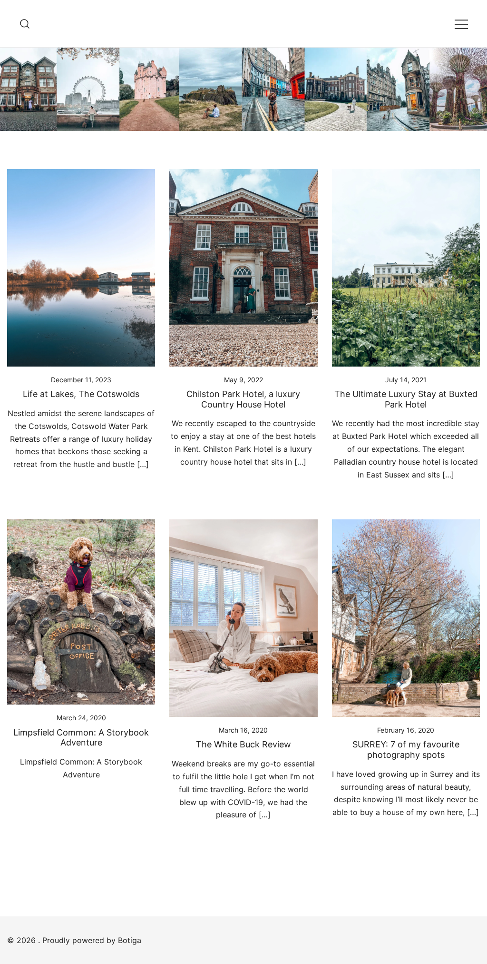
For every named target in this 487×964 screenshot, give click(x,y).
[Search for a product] (25, 23)
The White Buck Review (243, 744)
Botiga (129, 940)
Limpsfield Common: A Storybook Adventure (81, 737)
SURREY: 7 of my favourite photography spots (405, 749)
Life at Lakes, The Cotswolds (81, 394)
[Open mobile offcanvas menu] (461, 23)
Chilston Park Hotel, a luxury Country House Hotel (243, 399)
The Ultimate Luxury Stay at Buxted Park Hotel (405, 399)
